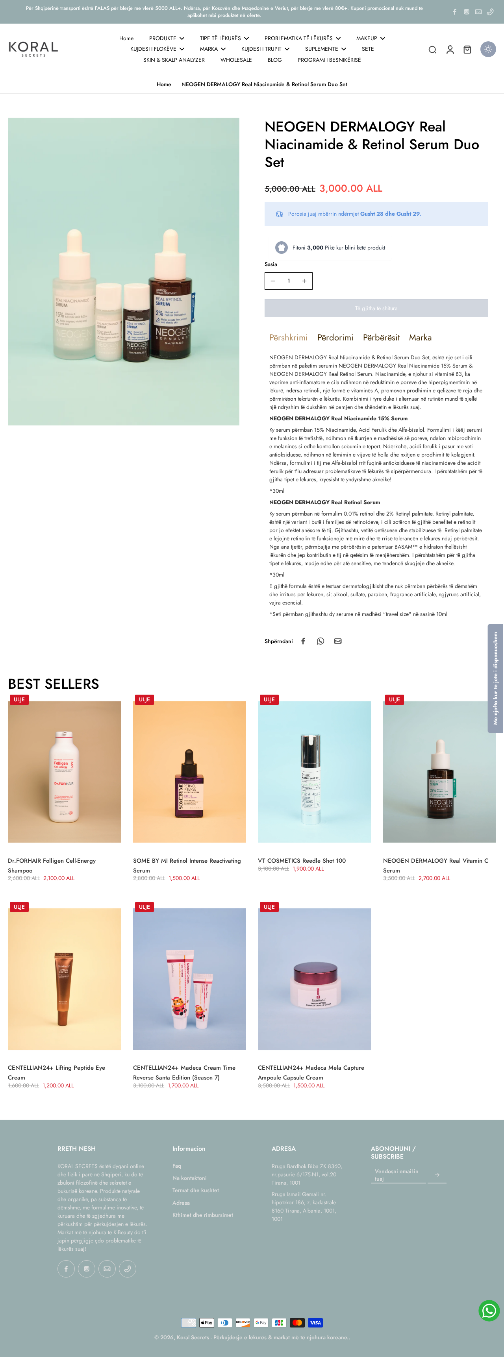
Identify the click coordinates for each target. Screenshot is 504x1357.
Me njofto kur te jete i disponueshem (495, 678)
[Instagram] (466, 12)
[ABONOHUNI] (437, 1175)
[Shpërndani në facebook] (303, 641)
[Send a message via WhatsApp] (489, 1311)
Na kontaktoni (189, 1178)
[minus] (273, 281)
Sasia (271, 264)
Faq (176, 1166)
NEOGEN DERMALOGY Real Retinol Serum (320, 374)
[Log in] (449, 49)
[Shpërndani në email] (337, 641)
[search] (432, 49)
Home (164, 84)
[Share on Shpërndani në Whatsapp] (320, 641)
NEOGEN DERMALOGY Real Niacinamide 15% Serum (403, 366)
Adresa (181, 1203)
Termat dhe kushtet (195, 1190)
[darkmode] (488, 49)
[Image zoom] (123, 271)
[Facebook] (455, 12)
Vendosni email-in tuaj (397, 1175)
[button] (376, 308)
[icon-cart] (467, 49)
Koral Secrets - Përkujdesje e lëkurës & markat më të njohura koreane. (262, 1337)
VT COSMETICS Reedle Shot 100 (302, 860)
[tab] (289, 337)
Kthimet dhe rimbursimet (202, 1215)
